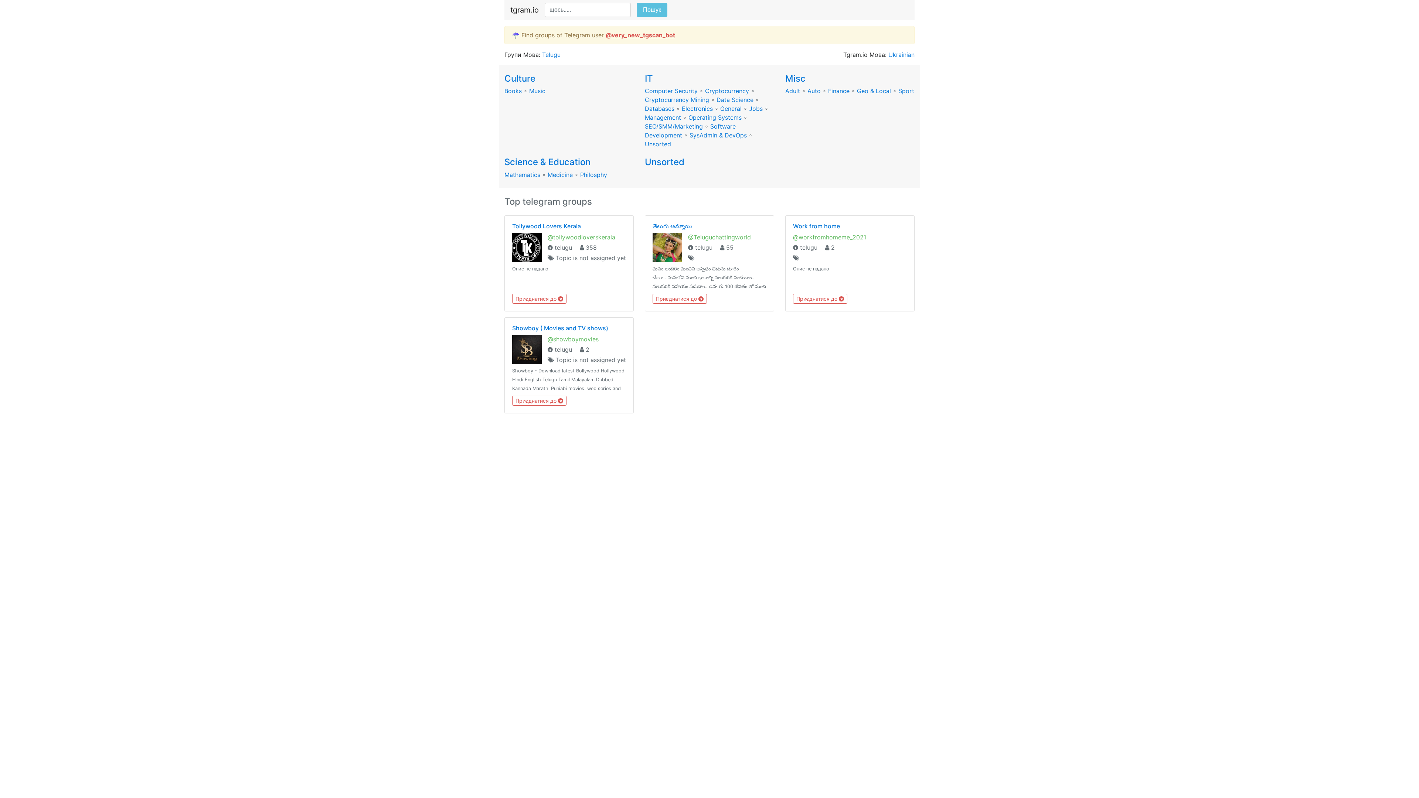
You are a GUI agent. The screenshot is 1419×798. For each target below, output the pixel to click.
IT (649, 78)
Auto (814, 91)
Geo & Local (874, 91)
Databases (659, 108)
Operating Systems (715, 117)
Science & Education (547, 162)
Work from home (816, 226)
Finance (839, 91)
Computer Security (671, 91)
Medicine (560, 174)
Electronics (697, 108)
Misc (795, 78)
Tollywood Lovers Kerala (546, 226)
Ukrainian (901, 54)
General (731, 108)
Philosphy (593, 174)
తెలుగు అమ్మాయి (673, 226)
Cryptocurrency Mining (677, 99)
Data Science (735, 99)
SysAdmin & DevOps (718, 135)
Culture (519, 78)
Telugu (551, 54)
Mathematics (522, 174)
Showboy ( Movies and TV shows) (560, 328)
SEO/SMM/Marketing (674, 126)
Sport (906, 91)
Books (513, 91)
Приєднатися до (536, 299)
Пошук (652, 10)
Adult (792, 91)
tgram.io (524, 10)
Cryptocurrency (727, 91)
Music (537, 91)
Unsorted (658, 144)
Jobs (756, 108)
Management (663, 117)
